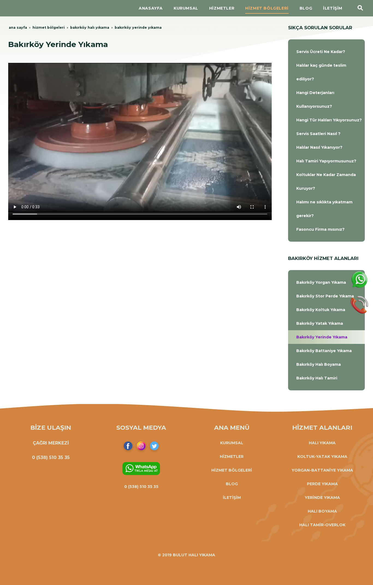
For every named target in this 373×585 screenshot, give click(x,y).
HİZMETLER (232, 456)
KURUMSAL (231, 442)
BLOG (232, 483)
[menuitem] (326, 51)
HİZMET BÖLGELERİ (231, 470)
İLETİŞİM (232, 497)
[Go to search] (360, 8)
